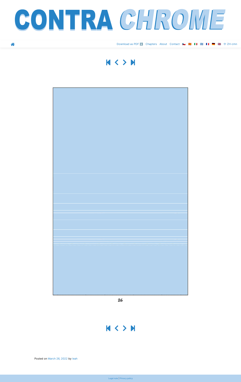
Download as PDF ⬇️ (130, 44)
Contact (175, 44)
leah (74, 358)
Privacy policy (126, 378)
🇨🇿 (184, 44)
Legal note (113, 378)
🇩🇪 (213, 44)
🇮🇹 (195, 44)
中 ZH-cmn (230, 44)
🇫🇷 (207, 44)
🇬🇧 (219, 44)
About (163, 44)
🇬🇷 (201, 44)
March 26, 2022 (58, 358)
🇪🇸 (189, 44)
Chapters (151, 44)
